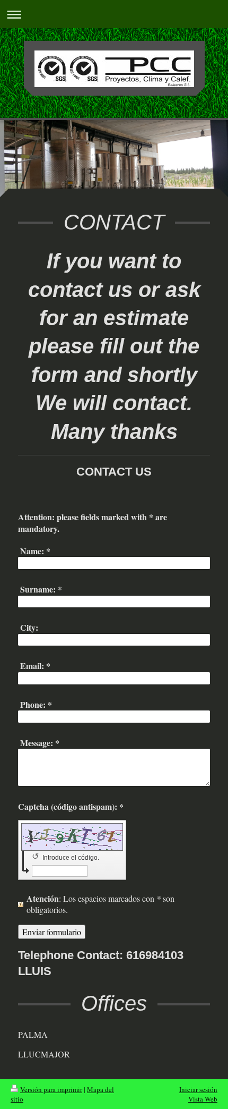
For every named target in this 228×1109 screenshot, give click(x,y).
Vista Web (202, 1099)
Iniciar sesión (198, 1089)
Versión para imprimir (51, 1089)
